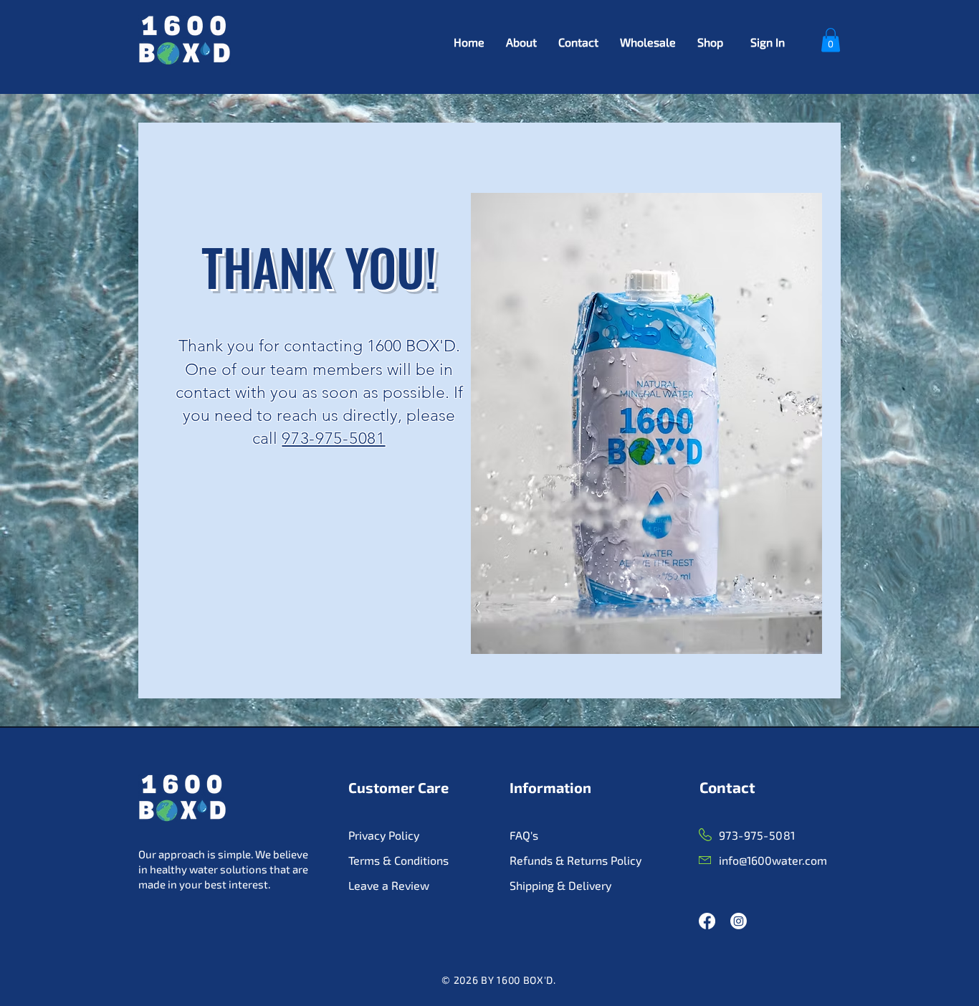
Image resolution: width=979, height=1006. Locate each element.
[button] (831, 40)
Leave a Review (388, 885)
